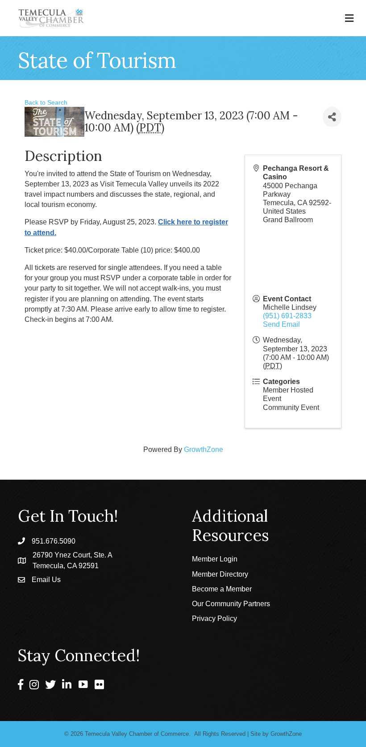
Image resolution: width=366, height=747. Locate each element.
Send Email (281, 324)
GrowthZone (203, 449)
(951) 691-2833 (287, 316)
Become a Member (222, 589)
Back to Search (46, 102)
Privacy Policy (214, 618)
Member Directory (220, 574)
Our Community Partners (231, 604)
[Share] (332, 117)
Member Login (214, 559)
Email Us (46, 579)
